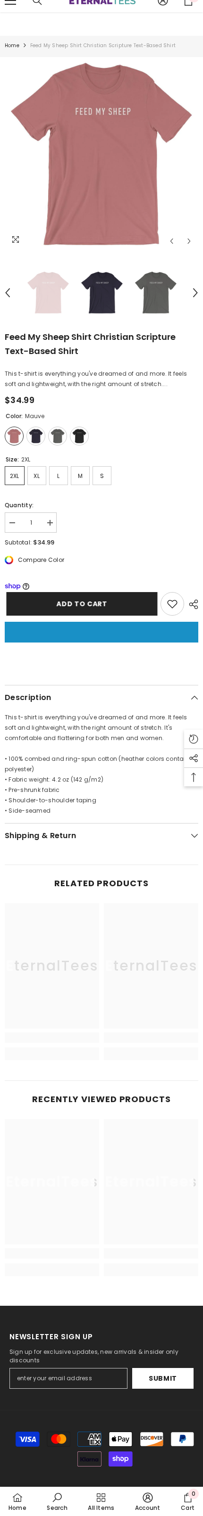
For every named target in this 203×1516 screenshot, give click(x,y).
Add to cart (80, 604)
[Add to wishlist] (172, 604)
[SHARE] (191, 604)
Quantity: (19, 505)
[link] (52, 1037)
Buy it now (101, 632)
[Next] (189, 241)
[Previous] (171, 241)
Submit (163, 1378)
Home (12, 45)
